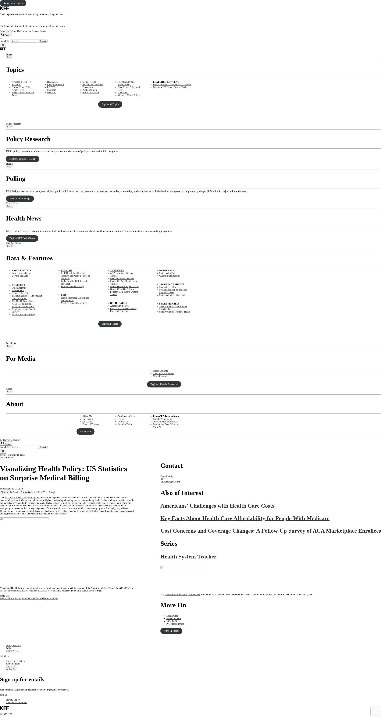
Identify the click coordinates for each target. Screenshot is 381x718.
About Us (87, 416)
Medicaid (51, 90)
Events (121, 419)
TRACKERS (117, 270)
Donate (43, 31)
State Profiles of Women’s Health (174, 311)
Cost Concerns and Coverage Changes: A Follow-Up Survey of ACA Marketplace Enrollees (270, 531)
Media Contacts (160, 370)
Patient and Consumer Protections (92, 85)
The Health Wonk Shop (23, 301)
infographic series (37, 588)
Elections (16, 84)
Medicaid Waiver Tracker (122, 278)
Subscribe (4, 31)
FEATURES (18, 285)
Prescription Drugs (49, 598)
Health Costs (18, 90)
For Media (11, 343)
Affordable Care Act (21, 82)
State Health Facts (167, 273)
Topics (9, 54)
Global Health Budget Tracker (124, 286)
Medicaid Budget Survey (23, 314)
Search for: (5, 41)
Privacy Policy (13, 700)
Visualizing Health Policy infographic (22, 497)
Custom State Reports (169, 275)
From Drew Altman (21, 273)
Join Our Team (125, 424)
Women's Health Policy (129, 95)
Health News (12, 203)
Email (15, 492)
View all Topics (171, 631)
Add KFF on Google (45, 492)
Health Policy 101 (20, 293)
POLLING (66, 270)
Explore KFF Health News (22, 238)
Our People (87, 419)
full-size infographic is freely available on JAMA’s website (27, 590)
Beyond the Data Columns (165, 424)
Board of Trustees (90, 424)
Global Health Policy (22, 87)
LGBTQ (51, 87)
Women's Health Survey (72, 286)
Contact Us (123, 421)
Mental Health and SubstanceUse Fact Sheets (173, 291)
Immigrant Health (55, 84)
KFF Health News (16, 230)
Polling (9, 163)
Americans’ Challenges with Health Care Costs (217, 506)
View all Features (110, 323)
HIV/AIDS (52, 82)
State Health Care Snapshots (172, 295)
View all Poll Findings (19, 198)
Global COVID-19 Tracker (123, 289)
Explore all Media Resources (164, 384)
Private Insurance (90, 92)
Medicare (51, 92)
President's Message (162, 419)
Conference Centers (29, 31)
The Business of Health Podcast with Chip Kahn (27, 297)
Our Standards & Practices (165, 421)
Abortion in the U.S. (119, 306)
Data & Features (13, 243)
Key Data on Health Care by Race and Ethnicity (123, 309)
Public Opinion (89, 90)
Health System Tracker (188, 556)
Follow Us (15, 31)
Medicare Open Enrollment (74, 303)
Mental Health (89, 82)
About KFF (85, 431)
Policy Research (13, 124)
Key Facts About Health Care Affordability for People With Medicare (245, 518)
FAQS (64, 295)
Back (9, 57)
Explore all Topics (110, 104)
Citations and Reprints (163, 373)
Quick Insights (19, 288)
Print (6, 492)
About (9, 388)
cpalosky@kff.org (171, 481)
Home (3, 455)
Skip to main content (13, 3)
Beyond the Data (20, 275)
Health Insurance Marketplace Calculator (172, 84)
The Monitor (18, 290)
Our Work (87, 421)
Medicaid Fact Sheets (169, 287)
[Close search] (3, 45)
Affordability (33, 598)
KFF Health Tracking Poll (73, 273)
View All (157, 427)
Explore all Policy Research (22, 159)
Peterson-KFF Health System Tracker (170, 87)
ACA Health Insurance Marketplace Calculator (23, 305)
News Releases (160, 376)
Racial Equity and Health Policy (126, 83)
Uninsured (123, 92)
